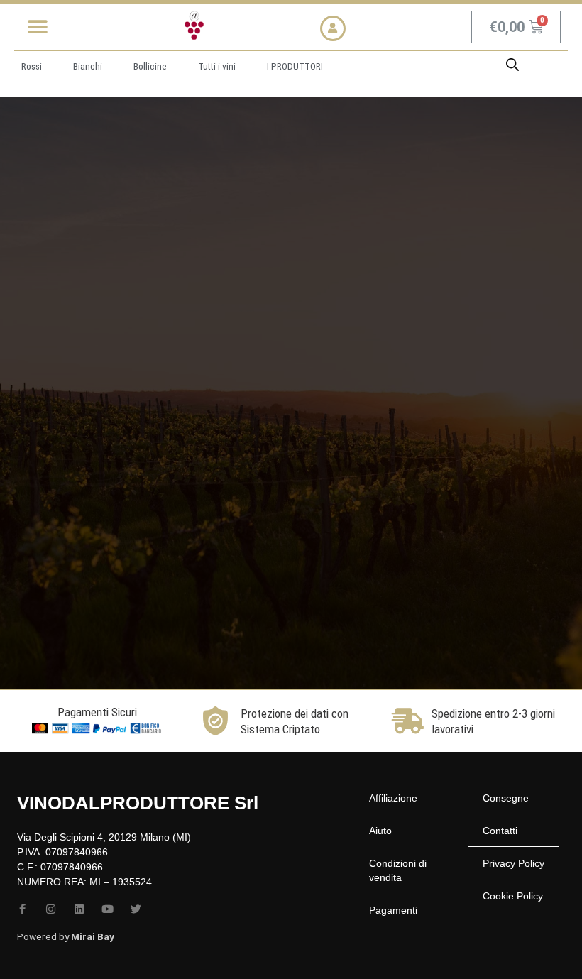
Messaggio (344, 469)
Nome (333, 302)
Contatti (500, 830)
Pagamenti (393, 910)
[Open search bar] (512, 64)
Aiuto (380, 830)
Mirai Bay (92, 936)
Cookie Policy (513, 896)
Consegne (506, 798)
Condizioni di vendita (398, 870)
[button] (37, 27)
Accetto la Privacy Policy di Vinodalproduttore (442, 560)
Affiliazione (393, 798)
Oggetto (338, 414)
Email (331, 358)
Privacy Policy (513, 863)
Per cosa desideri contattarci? (386, 251)
